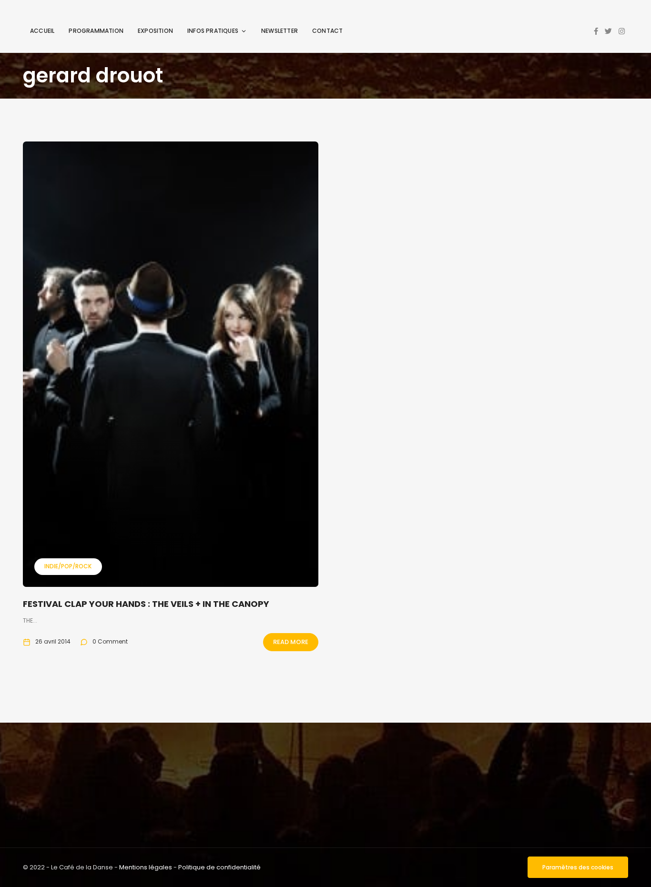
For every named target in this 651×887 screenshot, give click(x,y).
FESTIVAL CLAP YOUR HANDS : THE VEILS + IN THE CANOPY (146, 604)
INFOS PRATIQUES (212, 31)
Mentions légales (145, 867)
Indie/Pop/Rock (68, 566)
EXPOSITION (155, 31)
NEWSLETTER (279, 31)
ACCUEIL (42, 31)
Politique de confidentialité (219, 867)
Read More (290, 641)
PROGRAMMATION (96, 31)
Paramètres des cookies (577, 867)
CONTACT (327, 31)
